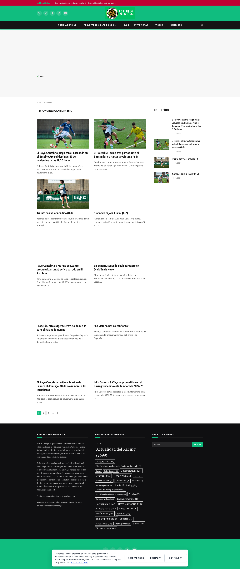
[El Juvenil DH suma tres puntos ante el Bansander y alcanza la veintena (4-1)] (120, 134)
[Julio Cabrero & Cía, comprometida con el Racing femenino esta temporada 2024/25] (120, 363)
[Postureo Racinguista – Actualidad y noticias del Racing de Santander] (120, 13)
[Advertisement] (120, 54)
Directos (138, 476)
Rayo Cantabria (130, 503)
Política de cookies (79, 562)
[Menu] (38, 25)
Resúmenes (104, 513)
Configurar (175, 558)
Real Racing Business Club (106, 509)
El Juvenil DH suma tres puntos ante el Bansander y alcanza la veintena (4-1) (116, 154)
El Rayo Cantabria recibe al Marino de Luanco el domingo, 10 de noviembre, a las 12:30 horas (61, 385)
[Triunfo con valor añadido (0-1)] (63, 194)
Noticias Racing (67, 25)
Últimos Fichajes (106, 528)
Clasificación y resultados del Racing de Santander (118, 466)
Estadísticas (137, 481)
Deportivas (122, 475)
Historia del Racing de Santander (110, 489)
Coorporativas (131, 470)
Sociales (126, 518)
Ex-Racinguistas (104, 485)
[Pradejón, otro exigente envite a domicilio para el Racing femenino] (63, 307)
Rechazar (155, 558)
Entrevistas (141, 25)
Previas (134, 494)
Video (138, 523)
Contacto (176, 25)
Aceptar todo (136, 558)
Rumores (123, 513)
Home (39, 102)
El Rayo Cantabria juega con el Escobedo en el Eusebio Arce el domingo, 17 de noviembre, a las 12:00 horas (62, 156)
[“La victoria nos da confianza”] (120, 307)
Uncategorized (122, 523)
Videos (159, 25)
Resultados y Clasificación (100, 25)
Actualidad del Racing (115, 452)
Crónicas (103, 475)
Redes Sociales (127, 508)
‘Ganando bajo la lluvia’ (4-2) (111, 213)
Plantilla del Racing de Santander (111, 494)
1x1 (98, 444)
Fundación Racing (126, 485)
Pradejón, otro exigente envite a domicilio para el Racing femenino (61, 327)
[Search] (201, 25)
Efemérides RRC (104, 480)
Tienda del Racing (104, 524)
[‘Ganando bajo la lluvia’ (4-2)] (120, 194)
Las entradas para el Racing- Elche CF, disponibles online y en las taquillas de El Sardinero (86, 3)
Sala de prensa (106, 518)
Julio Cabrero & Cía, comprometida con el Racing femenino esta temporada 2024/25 (118, 384)
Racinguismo (105, 503)
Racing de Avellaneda (105, 499)
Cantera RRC (105, 461)
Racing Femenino (128, 498)
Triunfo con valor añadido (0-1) (55, 213)
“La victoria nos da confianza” (111, 325)
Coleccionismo (111, 471)
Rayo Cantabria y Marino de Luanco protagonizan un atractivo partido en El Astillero (60, 269)
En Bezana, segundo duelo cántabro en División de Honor (116, 267)
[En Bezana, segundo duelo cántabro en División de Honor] (120, 246)
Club (126, 25)
